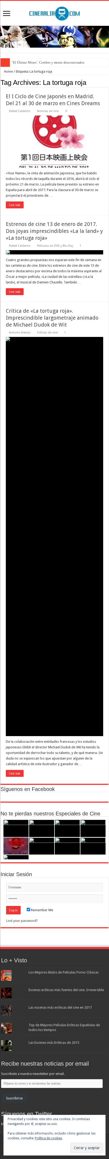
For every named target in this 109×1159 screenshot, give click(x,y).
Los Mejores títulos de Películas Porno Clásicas (64, 972)
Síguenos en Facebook (28, 789)
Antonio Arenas (19, 332)
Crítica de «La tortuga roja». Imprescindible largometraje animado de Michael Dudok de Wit (52, 318)
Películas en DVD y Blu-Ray (55, 246)
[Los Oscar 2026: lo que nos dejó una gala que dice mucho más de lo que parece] (41, 846)
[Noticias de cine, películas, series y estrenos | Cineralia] (54, 12)
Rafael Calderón (19, 111)
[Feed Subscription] (107, 82)
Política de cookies (48, 1138)
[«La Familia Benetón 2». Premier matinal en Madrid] (93, 828)
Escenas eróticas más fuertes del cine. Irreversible (66, 990)
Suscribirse (14, 1098)
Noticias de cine (48, 111)
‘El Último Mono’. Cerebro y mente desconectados (48, 62)
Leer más (14, 205)
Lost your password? (22, 921)
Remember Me (41, 910)
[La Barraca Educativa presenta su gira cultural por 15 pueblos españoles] (67, 828)
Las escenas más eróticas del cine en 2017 (60, 1007)
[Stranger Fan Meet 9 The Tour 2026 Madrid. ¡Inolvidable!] (16, 846)
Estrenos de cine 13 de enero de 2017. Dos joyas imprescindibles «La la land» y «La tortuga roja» (54, 231)
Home (8, 71)
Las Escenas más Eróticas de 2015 (54, 1043)
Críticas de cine (47, 332)
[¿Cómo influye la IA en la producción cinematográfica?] (41, 828)
